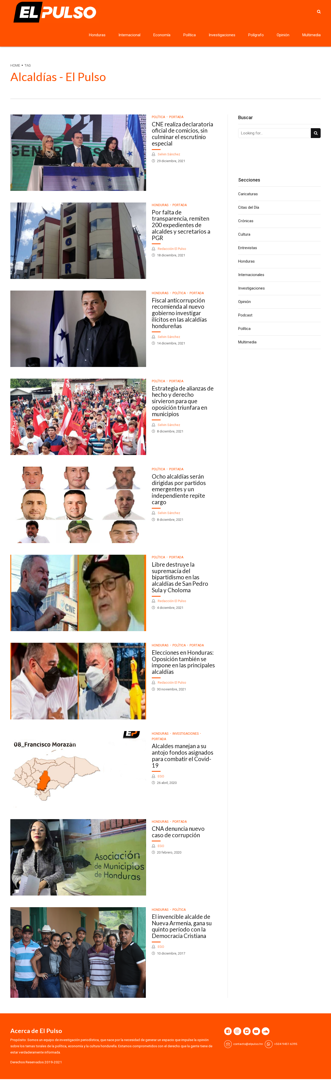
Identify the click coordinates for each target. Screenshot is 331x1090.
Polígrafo (256, 35)
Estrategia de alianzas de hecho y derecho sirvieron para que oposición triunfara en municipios (183, 401)
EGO (160, 776)
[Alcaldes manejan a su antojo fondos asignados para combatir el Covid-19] (78, 769)
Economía (161, 35)
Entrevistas (247, 248)
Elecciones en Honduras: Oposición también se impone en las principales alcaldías (183, 662)
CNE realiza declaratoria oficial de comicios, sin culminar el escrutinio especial (182, 134)
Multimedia (311, 35)
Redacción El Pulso (171, 249)
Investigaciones (222, 35)
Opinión (283, 35)
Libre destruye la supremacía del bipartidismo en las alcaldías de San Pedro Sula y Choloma (180, 577)
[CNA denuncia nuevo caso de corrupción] (78, 857)
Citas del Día (248, 207)
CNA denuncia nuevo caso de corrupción (178, 832)
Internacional (129, 35)
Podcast (245, 315)
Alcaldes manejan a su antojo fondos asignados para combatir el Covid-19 (182, 755)
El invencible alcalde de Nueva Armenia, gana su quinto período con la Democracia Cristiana (182, 926)
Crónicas (245, 221)
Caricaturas (248, 194)
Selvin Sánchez (168, 154)
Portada (176, 117)
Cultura (244, 234)
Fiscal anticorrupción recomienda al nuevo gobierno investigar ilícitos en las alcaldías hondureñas (179, 313)
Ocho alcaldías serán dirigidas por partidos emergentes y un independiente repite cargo (179, 489)
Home (15, 65)
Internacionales (251, 274)
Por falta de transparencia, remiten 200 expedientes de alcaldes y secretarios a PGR (181, 225)
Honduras (97, 35)
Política (189, 35)
